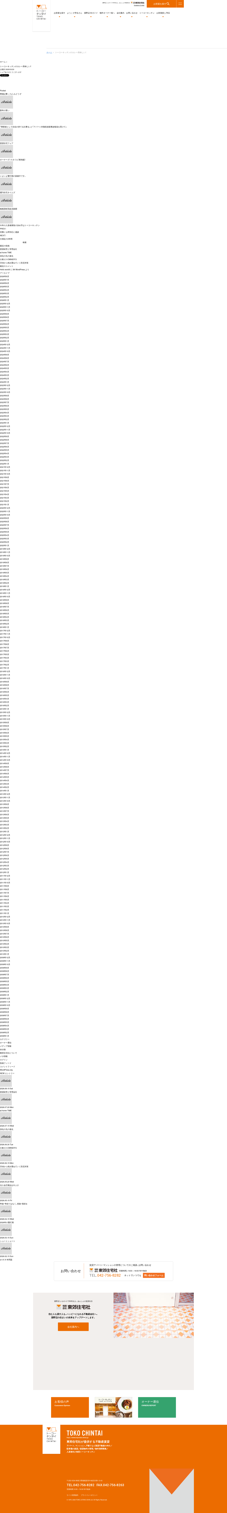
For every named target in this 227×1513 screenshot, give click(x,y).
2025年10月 (5, 310)
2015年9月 (4, 722)
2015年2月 (4, 746)
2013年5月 (4, 817)
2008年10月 (5, 1005)
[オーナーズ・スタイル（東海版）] (6, 151)
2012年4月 (4, 862)
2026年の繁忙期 (7, 1222)
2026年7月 (4, 279)
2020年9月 (4, 518)
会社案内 (120, 12)
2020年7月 (4, 524)
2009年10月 (5, 964)
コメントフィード (7, 1066)
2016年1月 (4, 708)
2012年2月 (4, 868)
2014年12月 (5, 753)
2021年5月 (4, 490)
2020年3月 (4, 538)
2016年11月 (5, 674)
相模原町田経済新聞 (8, 208)
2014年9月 (4, 763)
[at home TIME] (6, 1099)
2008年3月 (4, 1029)
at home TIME (6, 252)
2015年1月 (4, 749)
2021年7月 (4, 484)
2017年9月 (4, 640)
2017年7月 (4, 647)
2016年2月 (4, 705)
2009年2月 (4, 991)
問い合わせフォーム (153, 1275)
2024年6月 (4, 364)
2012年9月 (4, 845)
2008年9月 (4, 1008)
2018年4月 (4, 616)
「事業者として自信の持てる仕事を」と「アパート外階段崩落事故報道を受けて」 (33, 126)
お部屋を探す (159, 3)
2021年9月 (4, 477)
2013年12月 (5, 794)
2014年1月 (4, 790)
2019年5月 (4, 572)
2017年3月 (4, 661)
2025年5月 (4, 327)
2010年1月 (4, 954)
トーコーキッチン (147, 12)
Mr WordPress (19, 269)
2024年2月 (4, 378)
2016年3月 (4, 702)
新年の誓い (4, 110)
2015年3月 (4, 742)
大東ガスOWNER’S (8, 259)
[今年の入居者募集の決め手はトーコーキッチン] (6, 216)
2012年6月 (4, 855)
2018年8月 (4, 603)
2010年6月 (4, 936)
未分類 (3, 1049)
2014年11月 (5, 756)
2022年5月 (4, 449)
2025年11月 (5, 306)
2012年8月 (4, 848)
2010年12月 (5, 916)
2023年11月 (5, 388)
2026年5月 (4, 286)
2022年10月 (5, 432)
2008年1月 (4, 1035)
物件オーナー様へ (107, 12)
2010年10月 (5, 923)
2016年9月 (4, 681)
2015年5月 (4, 736)
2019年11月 (5, 552)
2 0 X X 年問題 (6, 1259)
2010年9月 (4, 926)
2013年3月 (4, 824)
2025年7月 (4, 320)
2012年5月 (4, 858)
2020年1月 (4, 545)
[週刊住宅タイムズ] (6, 183)
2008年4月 (4, 1025)
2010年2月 (4, 950)
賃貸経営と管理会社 (8, 249)
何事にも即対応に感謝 (9, 232)
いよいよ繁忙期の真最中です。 (13, 175)
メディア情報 (5, 1046)
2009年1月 (4, 994)
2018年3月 (4, 620)
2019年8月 (4, 562)
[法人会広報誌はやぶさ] (6, 1173)
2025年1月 (4, 341)
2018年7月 (4, 606)
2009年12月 (5, 957)
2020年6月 (4, 528)
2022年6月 (4, 446)
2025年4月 (4, 330)
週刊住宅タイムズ (7, 192)
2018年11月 (5, 593)
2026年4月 (4, 289)
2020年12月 (5, 507)
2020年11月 (5, 511)
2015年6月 (4, 732)
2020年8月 (4, 521)
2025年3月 (4, 334)
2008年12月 (5, 998)
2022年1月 (4, 463)
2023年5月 (4, 409)
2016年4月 (4, 698)
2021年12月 (5, 467)
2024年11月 (5, 347)
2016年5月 (4, 695)
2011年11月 (5, 879)
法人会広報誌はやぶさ (9, 1185)
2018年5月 (4, 613)
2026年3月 (4, 293)
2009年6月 (4, 977)
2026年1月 (4, 300)
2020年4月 (4, 535)
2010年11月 (5, 919)
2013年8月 (4, 807)
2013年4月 (4, 821)
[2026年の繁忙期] (6, 1211)
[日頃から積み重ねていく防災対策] (6, 1155)
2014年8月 (4, 766)
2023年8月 (4, 398)
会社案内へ (73, 1326)
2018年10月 (5, 596)
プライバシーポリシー (89, 1495)
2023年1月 (4, 422)
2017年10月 (5, 637)
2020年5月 (4, 531)
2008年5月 (4, 1022)
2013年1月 (4, 831)
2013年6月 (4, 814)
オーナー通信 (5, 1042)
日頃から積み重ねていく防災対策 (14, 262)
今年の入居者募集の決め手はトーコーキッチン (20, 225)
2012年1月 (4, 872)
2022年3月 (4, 456)
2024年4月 (4, 371)
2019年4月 (4, 576)
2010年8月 (4, 930)
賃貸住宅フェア (6, 143)
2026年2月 (4, 296)
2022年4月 (4, 453)
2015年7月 (4, 729)
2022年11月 (5, 429)
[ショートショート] (6, 1229)
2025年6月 (4, 324)
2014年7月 (4, 770)
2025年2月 (4, 337)
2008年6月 (4, 1018)
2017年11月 (5, 633)
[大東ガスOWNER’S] (6, 1136)
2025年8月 (4, 317)
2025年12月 (5, 303)
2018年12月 (5, 589)
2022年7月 (4, 443)
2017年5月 (4, 654)
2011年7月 (4, 892)
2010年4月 (4, 943)
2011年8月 (4, 889)
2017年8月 (4, 644)
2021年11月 (5, 470)
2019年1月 (4, 586)
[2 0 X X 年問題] (6, 1248)
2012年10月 (5, 841)
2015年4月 (4, 739)
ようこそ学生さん (74, 12)
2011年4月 (4, 902)
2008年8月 (4, 1011)
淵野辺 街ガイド (91, 12)
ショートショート (7, 1241)
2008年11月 (5, 1001)
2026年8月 (4, 276)
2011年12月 (5, 875)
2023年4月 (4, 412)
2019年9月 (4, 559)
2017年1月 (4, 667)
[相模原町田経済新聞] (6, 200)
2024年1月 (4, 381)
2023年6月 (4, 405)
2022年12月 (5, 426)
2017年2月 (4, 664)
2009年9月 (4, 967)
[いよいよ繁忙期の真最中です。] (6, 167)
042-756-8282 (109, 1275)
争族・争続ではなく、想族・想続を (14, 1203)
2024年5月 (4, 368)
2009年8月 (4, 971)
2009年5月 (4, 981)
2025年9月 (4, 313)
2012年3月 (4, 865)
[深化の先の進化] (6, 1117)
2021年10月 (5, 473)
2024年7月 (4, 361)
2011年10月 (5, 882)
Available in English (139, 5)
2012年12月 (5, 834)
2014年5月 (4, 776)
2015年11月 (5, 715)
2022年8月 (4, 439)
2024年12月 (5, 344)
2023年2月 (4, 419)
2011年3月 (4, 906)
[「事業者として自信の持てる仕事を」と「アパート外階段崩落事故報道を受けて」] (6, 118)
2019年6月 (4, 569)
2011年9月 (4, 885)
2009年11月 (5, 960)
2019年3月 (4, 579)
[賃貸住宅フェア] (6, 134)
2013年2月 (4, 828)
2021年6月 (4, 487)
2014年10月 (5, 759)
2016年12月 (5, 671)
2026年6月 (4, 283)
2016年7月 (4, 688)
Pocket (3, 90)
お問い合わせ (132, 12)
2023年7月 (4, 402)
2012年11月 (5, 838)
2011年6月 (4, 896)
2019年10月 (5, 555)
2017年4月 (4, 657)
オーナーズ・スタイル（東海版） (13, 159)
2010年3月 (4, 947)
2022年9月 (4, 436)
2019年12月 (5, 548)
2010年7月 (4, 933)
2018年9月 (4, 599)
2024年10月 (5, 351)
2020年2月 (4, 541)
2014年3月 (4, 783)
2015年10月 (5, 719)
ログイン (4, 1059)
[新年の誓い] (6, 101)
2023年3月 (4, 415)
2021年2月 (4, 501)
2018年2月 (4, 623)
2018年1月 (4, 627)
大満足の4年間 (6, 238)
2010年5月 (4, 940)
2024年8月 (4, 358)
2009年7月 (4, 974)
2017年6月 (4, 650)
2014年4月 (4, 780)
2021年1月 (4, 504)
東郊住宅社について (8, 1052)
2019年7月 (4, 565)
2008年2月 (4, 1032)
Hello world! (5, 269)
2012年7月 (4, 851)
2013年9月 (4, 804)
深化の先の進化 (6, 255)
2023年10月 (5, 392)
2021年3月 (4, 497)
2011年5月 (4, 899)
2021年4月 (4, 494)
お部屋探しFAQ (163, 12)
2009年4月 (4, 984)
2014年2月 (4, 787)
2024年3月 (4, 375)
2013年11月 (5, 797)
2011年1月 (4, 913)
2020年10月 (5, 514)
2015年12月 (5, 712)
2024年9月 (4, 354)
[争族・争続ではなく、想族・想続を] (6, 1192)
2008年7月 (4, 1015)
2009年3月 (4, 988)
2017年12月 (5, 630)
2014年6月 (4, 773)
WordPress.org (6, 1069)
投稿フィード (5, 1063)
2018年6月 (4, 610)
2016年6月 (4, 691)
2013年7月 (4, 811)
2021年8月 (4, 480)
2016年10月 (5, 678)
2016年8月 (4, 684)
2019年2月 (4, 582)
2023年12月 (5, 385)
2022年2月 (4, 460)
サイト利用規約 (72, 1495)
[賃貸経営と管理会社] (6, 1080)
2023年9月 (4, 395)
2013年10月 (5, 800)
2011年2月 (4, 909)
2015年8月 (4, 725)
